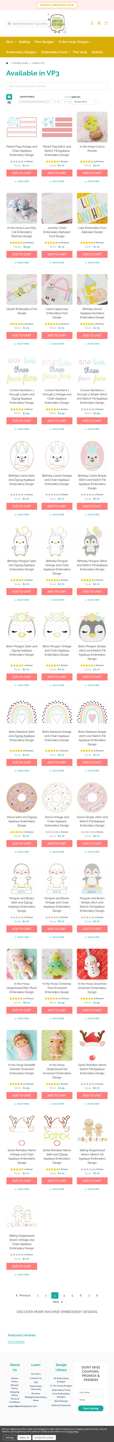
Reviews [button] (36, 1393)
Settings (9, 1437)
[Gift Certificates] (99, 22)
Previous (24, 1295)
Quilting (24, 42)
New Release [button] (61, 1401)
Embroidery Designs (21, 52)
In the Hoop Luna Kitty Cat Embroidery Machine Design (21, 232)
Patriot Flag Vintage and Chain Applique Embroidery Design (21, 151)
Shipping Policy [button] (14, 1393)
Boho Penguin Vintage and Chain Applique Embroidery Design (57, 650)
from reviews (16, 1341)
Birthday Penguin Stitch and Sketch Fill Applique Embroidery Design (92, 565)
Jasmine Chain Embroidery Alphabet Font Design (56, 232)
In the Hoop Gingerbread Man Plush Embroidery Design (22, 988)
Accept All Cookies (44, 1437)
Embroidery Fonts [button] (61, 1390)
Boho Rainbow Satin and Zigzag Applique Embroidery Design (22, 736)
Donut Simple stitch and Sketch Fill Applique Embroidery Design (92, 821)
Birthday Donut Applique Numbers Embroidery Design (92, 313)
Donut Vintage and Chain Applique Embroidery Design (57, 821)
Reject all (24, 1437)
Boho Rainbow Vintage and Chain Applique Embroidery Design (56, 736)
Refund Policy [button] (14, 1387)
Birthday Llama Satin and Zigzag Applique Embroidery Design (22, 480)
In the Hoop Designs (74, 42)
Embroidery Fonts (54, 52)
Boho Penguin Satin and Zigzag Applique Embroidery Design (21, 650)
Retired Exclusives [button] (61, 1405)
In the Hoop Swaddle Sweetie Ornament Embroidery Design (21, 1069)
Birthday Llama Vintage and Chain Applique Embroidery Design (57, 480)
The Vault (80, 52)
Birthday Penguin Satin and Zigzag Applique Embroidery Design (21, 565)
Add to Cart (21, 173)
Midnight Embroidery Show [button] (36, 1399)
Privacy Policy (72, 1431)
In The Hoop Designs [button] (61, 1386)
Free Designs (44, 42)
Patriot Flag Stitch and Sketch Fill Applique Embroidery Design (57, 151)
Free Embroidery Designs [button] (61, 1395)
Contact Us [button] (36, 1378)
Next (56, 1301)
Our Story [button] (36, 1374)
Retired (97, 52)
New (9, 42)
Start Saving (90, 1408)
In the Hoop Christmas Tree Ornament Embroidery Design (57, 988)
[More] (15, 41)
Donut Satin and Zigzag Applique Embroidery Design (22, 821)
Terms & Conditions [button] (14, 1400)
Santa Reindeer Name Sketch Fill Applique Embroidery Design (92, 1069)
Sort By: (76, 97)
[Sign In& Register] (91, 22)
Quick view (23, 181)
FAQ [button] (36, 1382)
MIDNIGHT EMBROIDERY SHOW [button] (57, 5)
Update (68, 97)
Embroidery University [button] (36, 1388)
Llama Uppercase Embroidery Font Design (57, 313)
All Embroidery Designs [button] (61, 1380)
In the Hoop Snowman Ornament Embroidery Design (92, 988)
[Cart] (106, 22)
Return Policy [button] (14, 1380)
